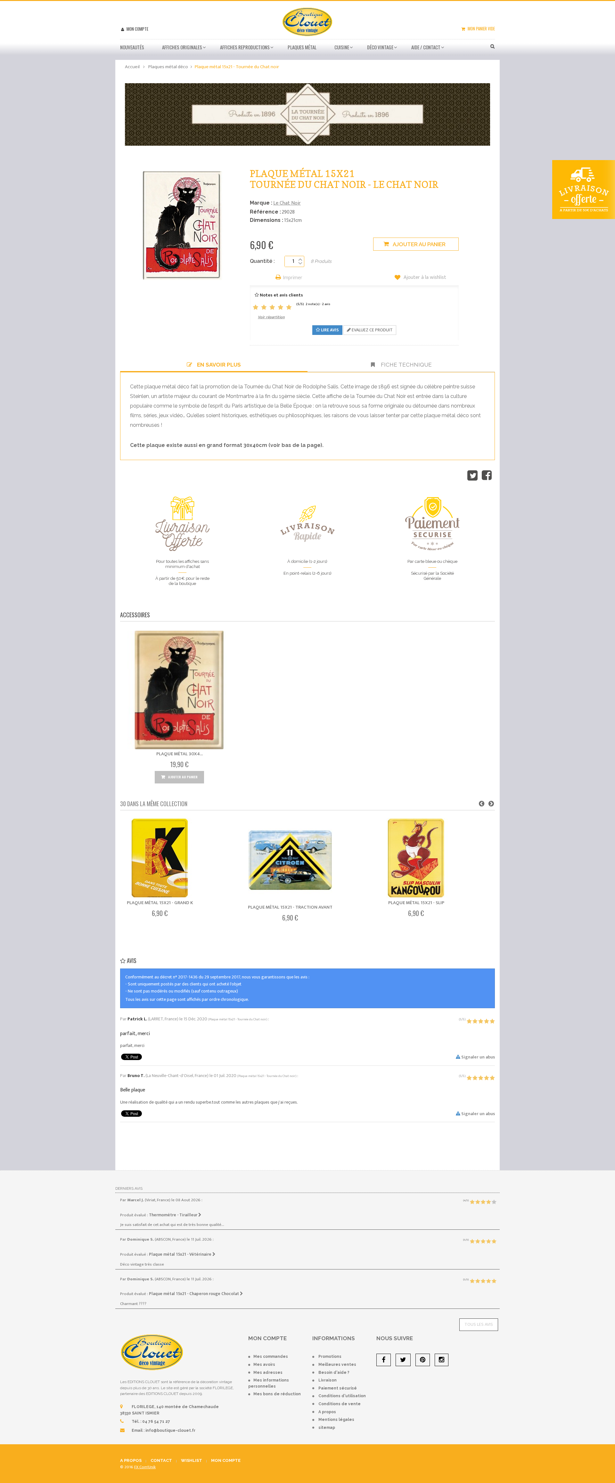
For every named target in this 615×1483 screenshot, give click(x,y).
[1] (255, 307)
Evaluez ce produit (372, 330)
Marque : (261, 203)
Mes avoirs (264, 1364)
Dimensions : (266, 220)
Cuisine (341, 47)
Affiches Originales (182, 47)
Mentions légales (336, 1419)
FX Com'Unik (145, 1467)
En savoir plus (219, 364)
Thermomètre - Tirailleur (173, 1215)
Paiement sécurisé (337, 1388)
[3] (272, 307)
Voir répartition (271, 317)
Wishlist (191, 1460)
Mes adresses (268, 1372)
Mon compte (137, 29)
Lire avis (329, 330)
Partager (487, 475)
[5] (288, 307)
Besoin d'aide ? (333, 1372)
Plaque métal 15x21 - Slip (416, 903)
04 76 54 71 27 (156, 1421)
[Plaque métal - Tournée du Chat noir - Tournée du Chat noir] (179, 690)
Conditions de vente (339, 1404)
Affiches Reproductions (245, 47)
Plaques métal (302, 47)
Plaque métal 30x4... (179, 754)
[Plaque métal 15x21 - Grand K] (160, 858)
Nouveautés (132, 47)
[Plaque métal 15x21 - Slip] (416, 858)
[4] (280, 307)
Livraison (327, 1380)
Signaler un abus (477, 1057)
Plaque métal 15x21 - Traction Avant (290, 907)
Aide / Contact (425, 47)
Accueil (132, 66)
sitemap (326, 1427)
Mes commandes (270, 1356)
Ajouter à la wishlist (424, 277)
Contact (161, 1460)
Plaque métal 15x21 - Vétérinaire (180, 1254)
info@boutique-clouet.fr (170, 1430)
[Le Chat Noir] (307, 114)
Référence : (265, 212)
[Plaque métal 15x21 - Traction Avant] (290, 860)
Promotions (329, 1356)
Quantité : (262, 261)
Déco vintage (380, 47)
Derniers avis (129, 1188)
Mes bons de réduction (277, 1394)
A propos (327, 1412)
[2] (263, 307)
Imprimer (292, 278)
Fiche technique (406, 364)
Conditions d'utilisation (342, 1396)
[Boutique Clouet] (307, 21)
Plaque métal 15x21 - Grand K (160, 903)
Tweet (472, 475)
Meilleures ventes (337, 1364)
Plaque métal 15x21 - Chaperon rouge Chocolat (194, 1293)
